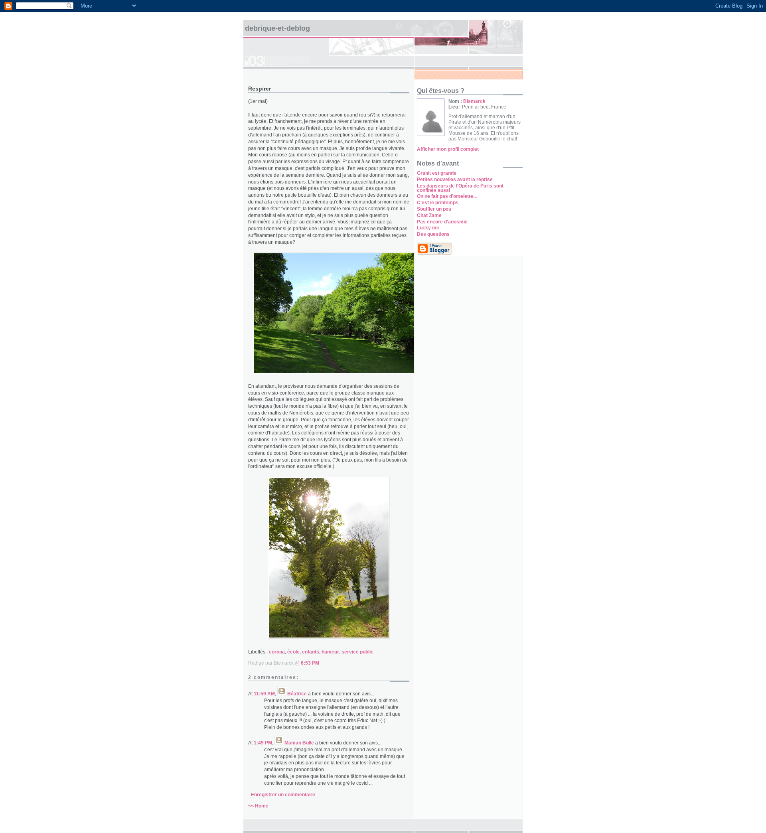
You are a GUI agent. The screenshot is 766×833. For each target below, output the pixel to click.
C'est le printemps (437, 202)
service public (357, 652)
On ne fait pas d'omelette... (447, 196)
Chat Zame (429, 215)
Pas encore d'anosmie (442, 222)
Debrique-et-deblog (277, 28)
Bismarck (474, 101)
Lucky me (428, 228)
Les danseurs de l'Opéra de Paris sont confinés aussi (460, 188)
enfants (310, 652)
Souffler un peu (434, 209)
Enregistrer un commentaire (283, 794)
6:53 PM (310, 663)
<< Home (258, 806)
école (293, 652)
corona (277, 652)
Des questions (433, 234)
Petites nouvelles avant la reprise (455, 179)
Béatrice (297, 694)
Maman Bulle (299, 743)
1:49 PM (263, 743)
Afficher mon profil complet (448, 149)
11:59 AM (264, 694)
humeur (330, 652)
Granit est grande (436, 173)
